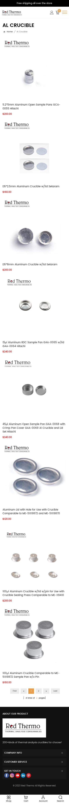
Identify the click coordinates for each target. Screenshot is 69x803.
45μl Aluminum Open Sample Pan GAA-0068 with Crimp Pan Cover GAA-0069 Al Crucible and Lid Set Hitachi (34, 428)
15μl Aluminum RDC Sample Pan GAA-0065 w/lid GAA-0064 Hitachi (33, 344)
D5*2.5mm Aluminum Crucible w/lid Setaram (31, 187)
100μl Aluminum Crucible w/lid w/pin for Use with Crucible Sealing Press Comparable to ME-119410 (33, 593)
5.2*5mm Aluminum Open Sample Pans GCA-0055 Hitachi (31, 107)
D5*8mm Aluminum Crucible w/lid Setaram (30, 265)
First (15, 691)
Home (10, 31)
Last (55, 691)
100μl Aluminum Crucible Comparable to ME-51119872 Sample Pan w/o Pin (31, 675)
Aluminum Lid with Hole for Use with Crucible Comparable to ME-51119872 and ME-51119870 (31, 512)
